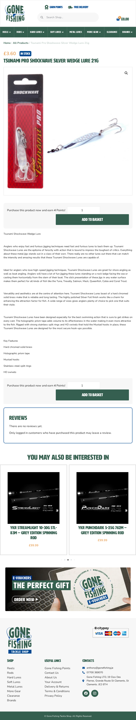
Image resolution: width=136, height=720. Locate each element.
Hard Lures (36, 32)
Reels (5, 32)
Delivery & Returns (57, 687)
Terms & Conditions (57, 691)
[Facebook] (85, 693)
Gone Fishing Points (57, 668)
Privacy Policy (53, 696)
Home (7, 43)
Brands (126, 32)
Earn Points (56, 7)
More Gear (92, 32)
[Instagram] (94, 693)
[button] (126, 73)
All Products (20, 43)
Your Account (53, 682)
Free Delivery (81, 7)
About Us (51, 677)
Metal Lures (76, 32)
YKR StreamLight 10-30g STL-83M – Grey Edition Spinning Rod (33, 532)
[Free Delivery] (70, 7)
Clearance (112, 32)
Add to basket (92, 220)
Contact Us (52, 673)
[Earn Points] (46, 7)
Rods (19, 32)
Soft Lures (55, 32)
